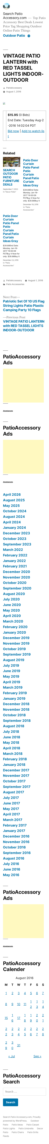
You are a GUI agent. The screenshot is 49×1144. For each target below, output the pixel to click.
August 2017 (13, 792)
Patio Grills (32, 1132)
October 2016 (14, 847)
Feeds (6, 1136)
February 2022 (15, 555)
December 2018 (16, 704)
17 (18, 1018)
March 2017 (12, 820)
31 (18, 1045)
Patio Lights (9, 1128)
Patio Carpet (32, 1124)
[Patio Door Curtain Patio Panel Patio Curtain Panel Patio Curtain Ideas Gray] (33, 184)
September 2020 (17, 588)
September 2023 (17, 544)
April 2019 (11, 682)
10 (18, 1004)
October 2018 (14, 715)
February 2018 (15, 759)
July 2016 (11, 864)
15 (6, 1018)
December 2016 (16, 836)
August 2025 (14, 500)
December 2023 (16, 533)
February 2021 (15, 566)
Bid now (13, 131)
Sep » (37, 1056)
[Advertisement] (23, 386)
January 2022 (14, 561)
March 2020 (13, 621)
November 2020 (16, 577)
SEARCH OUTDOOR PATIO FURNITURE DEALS (11, 177)
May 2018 (11, 742)
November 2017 (16, 776)
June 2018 (11, 737)
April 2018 (11, 748)
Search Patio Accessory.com (15, 16)
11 (25, 1004)
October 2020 (14, 583)
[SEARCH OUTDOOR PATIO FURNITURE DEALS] (11, 162)
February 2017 (15, 825)
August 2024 (14, 517)
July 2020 (11, 599)
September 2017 (16, 787)
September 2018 (17, 721)
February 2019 (15, 693)
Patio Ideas (17, 1124)
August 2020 (14, 594)
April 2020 (12, 616)
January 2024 (14, 528)
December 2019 (16, 638)
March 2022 (13, 550)
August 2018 (13, 726)
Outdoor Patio (14, 35)
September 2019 (17, 654)
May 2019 (11, 676)
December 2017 (16, 770)
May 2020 (11, 610)
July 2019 (11, 665)
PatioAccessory (14, 88)
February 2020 (15, 627)
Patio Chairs (18, 1132)
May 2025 (11, 506)
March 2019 (12, 687)
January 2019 (14, 698)
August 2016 (13, 858)
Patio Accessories (15, 284)
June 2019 (11, 671)
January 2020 (14, 632)
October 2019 (14, 649)
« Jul (11, 1056)
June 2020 (12, 605)
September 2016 (17, 853)
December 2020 (16, 572)
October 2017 (14, 781)
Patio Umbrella (26, 1128)
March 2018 (12, 754)
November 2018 (16, 709)
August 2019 (13, 660)
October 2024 (14, 511)
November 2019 (16, 643)
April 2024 (12, 522)
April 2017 (11, 814)
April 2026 (12, 494)
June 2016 (11, 869)
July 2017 (11, 798)
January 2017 (14, 831)
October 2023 (14, 539)
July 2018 (11, 732)
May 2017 (11, 809)
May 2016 (11, 875)
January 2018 (14, 765)
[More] (28, 36)
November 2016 (16, 842)
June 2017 (11, 803)
